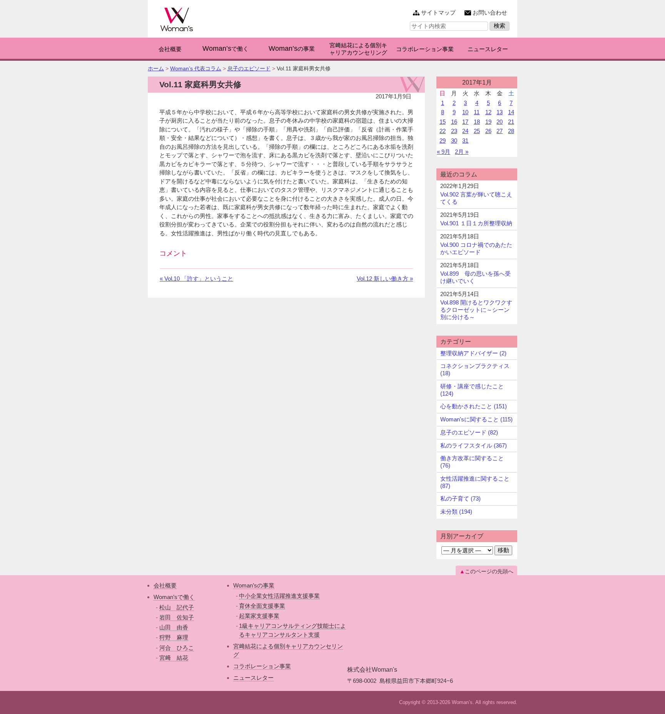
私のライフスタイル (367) (473, 445)
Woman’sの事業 (253, 585)
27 (499, 131)
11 (477, 112)
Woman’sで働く (174, 597)
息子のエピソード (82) (469, 432)
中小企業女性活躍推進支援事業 (279, 596)
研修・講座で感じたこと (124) (472, 390)
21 (511, 121)
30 (454, 140)
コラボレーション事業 (262, 666)
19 (488, 121)
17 (465, 121)
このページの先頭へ (489, 571)
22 (442, 131)
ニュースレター (253, 677)
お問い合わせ (490, 12)
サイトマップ (438, 12)
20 (499, 121)
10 (465, 112)
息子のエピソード (249, 68)
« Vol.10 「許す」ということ (196, 278)
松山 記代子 (176, 607)
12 (488, 112)
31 (465, 140)
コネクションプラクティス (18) (475, 369)
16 (454, 121)
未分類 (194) (456, 511)
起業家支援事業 (259, 615)
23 (454, 131)
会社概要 (165, 585)
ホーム (156, 68)
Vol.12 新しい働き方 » (385, 278)
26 (488, 131)
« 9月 (443, 151)
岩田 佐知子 (176, 617)
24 (465, 131)
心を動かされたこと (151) (473, 406)
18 (477, 121)
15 (442, 121)
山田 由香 (173, 627)
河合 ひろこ (176, 647)
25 (477, 131)
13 (499, 112)
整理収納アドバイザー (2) (473, 353)
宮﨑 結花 (173, 657)
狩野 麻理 (173, 637)
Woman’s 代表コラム (195, 68)
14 (511, 112)
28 (511, 131)
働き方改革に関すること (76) (472, 462)
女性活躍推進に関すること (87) (475, 482)
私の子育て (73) (460, 498)
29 (442, 140)
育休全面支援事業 (262, 605)
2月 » (461, 151)
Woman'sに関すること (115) (476, 419)
